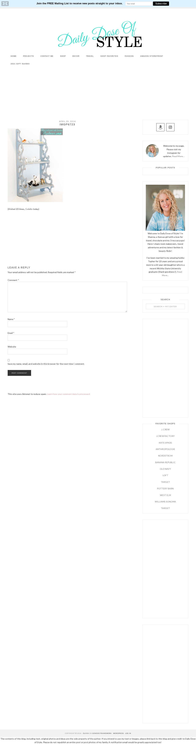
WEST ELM (165, 495)
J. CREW (165, 429)
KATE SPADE (165, 442)
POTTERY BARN (165, 488)
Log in (128, 733)
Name (11, 319)
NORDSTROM (165, 455)
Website (12, 346)
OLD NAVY (165, 469)
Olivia (86, 733)
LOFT (165, 475)
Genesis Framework (102, 733)
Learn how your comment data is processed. (68, 394)
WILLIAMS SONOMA (165, 501)
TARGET (165, 482)
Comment (13, 280)
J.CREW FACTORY (165, 436)
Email (11, 333)
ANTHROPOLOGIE (165, 449)
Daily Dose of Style (98, 34)
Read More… (178, 156)
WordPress (118, 733)
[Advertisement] (98, 90)
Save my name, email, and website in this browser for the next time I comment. (46, 363)
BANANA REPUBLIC (165, 462)
